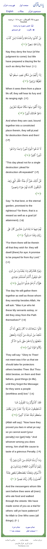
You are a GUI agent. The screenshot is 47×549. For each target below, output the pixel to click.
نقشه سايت (24, 540)
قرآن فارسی (19, 543)
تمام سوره (30, 527)
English (9, 11)
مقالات (21, 11)
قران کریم (28, 543)
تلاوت (29, 30)
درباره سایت (37, 540)
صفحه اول (23, 5)
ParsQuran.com (23, 546)
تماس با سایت (10, 540)
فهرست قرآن (9, 5)
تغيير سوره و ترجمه (22, 26)
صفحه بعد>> (15, 531)
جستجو (15, 30)
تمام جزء (16, 527)
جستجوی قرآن (34, 11)
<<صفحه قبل (32, 531)
